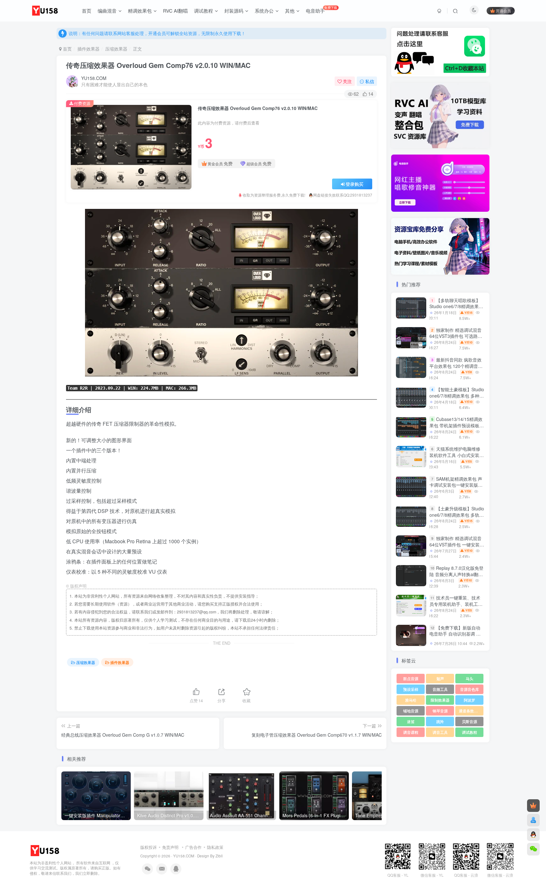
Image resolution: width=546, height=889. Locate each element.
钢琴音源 (440, 710)
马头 (469, 678)
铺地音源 (410, 710)
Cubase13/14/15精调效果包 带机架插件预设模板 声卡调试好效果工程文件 (455, 425)
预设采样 (410, 689)
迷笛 (411, 721)
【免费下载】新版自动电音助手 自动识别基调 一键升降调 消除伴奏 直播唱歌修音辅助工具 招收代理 (455, 636)
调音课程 (410, 732)
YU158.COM (93, 78)
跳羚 (440, 721)
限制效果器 (440, 700)
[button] (391, 181)
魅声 (440, 678)
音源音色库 (469, 689)
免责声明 (170, 847)
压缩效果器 (116, 49)
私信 (369, 81)
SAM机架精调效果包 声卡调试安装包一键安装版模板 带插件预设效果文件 (455, 485)
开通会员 (503, 10)
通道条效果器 (470, 710)
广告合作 (193, 847)
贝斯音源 (469, 721)
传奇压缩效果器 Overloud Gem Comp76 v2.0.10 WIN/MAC (158, 65)
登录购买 (354, 184)
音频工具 (440, 689)
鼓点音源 (410, 678)
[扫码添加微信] (533, 849)
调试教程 (469, 732)
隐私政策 (215, 847)
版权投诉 (148, 847)
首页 (67, 49)
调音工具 (440, 732)
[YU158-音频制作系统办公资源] (45, 850)
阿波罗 (469, 700)
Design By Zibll (210, 855)
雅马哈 (410, 700)
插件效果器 (88, 49)
